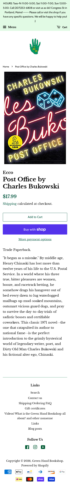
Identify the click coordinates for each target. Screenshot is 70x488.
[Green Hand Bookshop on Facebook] (27, 448)
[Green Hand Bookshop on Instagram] (35, 448)
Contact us (35, 398)
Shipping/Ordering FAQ (35, 403)
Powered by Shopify (35, 465)
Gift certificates (35, 408)
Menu (11, 27)
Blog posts (35, 428)
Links (35, 423)
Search (35, 392)
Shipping (10, 204)
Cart (64, 27)
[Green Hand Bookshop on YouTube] (43, 448)
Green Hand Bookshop (47, 461)
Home (6, 66)
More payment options (35, 239)
